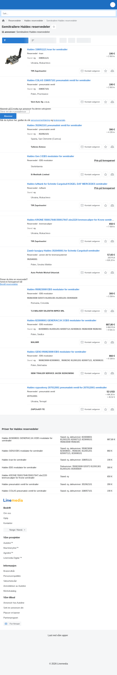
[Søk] (113, 13)
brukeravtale (59, 120)
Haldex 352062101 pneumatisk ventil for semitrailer (54, 125)
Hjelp (5, 518)
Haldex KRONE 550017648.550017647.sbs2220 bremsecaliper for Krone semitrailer (71, 220)
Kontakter (7, 523)
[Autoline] (3, 20)
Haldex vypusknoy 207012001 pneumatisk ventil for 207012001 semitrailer (67, 387)
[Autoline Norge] (18, 4)
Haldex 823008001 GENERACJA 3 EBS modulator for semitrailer (61, 320)
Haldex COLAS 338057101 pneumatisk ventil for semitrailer (59, 80)
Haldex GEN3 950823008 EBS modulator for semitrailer (56, 352)
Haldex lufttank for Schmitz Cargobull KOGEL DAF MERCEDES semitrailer (67, 184)
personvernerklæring (40, 120)
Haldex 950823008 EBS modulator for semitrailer (53, 289)
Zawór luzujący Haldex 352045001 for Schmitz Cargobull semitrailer (63, 250)
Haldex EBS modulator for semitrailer (19, 467)
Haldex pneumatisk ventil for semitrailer (20, 484)
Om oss (7, 513)
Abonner (8, 116)
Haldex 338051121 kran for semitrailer (47, 49)
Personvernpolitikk (12, 576)
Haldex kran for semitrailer (14, 460)
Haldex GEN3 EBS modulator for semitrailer (22, 451)
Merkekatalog (9, 591)
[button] (112, 4)
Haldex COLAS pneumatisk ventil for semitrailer (24, 491)
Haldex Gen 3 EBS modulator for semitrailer (50, 156)
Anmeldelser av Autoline (14, 586)
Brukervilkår (9, 571)
